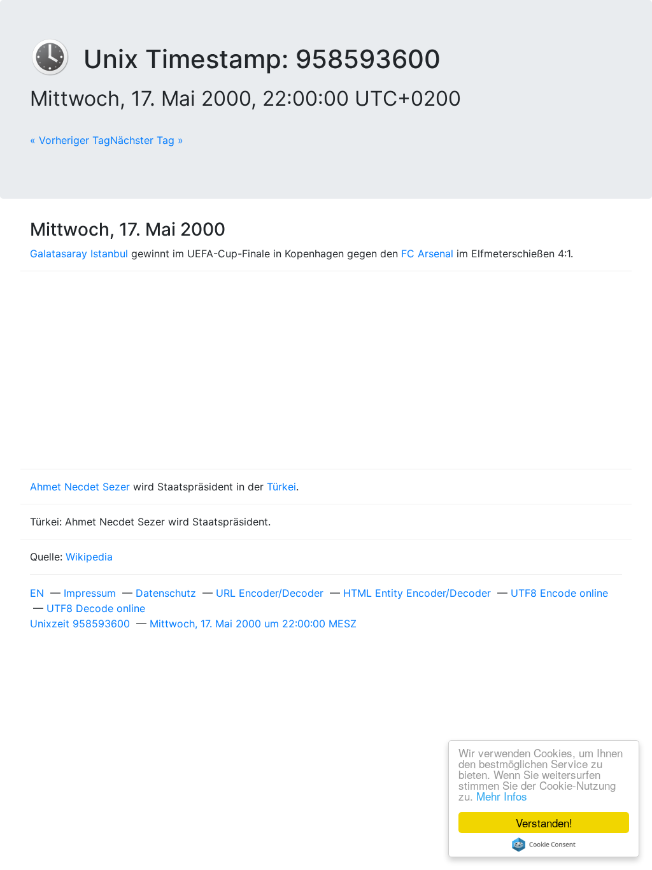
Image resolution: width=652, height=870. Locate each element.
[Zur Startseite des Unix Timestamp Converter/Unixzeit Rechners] (56, 59)
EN (37, 593)
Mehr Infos (501, 796)
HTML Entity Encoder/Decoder (417, 593)
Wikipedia (89, 556)
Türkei (281, 486)
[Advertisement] (326, 370)
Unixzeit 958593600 (80, 623)
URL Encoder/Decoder (269, 593)
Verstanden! (544, 823)
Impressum (90, 593)
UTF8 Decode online (95, 608)
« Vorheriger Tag (70, 140)
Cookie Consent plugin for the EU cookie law (544, 845)
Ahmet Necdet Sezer (80, 486)
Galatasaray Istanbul (79, 253)
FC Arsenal (427, 253)
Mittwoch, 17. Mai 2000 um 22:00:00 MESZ (253, 623)
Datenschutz (166, 593)
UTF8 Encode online (559, 593)
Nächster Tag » (146, 140)
